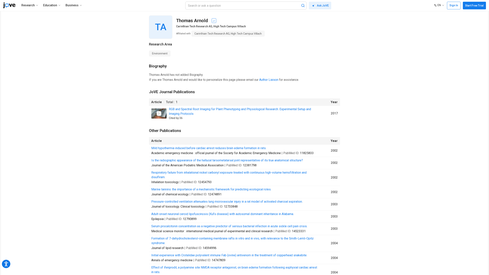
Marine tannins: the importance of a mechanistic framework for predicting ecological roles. (211, 189)
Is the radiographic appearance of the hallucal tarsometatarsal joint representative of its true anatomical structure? (227, 160)
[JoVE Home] (9, 5)
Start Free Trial (474, 5)
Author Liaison (268, 80)
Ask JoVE (323, 5)
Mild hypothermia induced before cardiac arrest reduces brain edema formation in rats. (208, 148)
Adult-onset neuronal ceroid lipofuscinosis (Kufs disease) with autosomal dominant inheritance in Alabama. (222, 214)
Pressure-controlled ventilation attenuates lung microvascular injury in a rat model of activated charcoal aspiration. (227, 201)
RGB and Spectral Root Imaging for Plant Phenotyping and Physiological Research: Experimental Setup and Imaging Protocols (240, 111)
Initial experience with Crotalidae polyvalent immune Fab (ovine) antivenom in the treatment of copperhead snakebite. (229, 255)
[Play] (159, 113)
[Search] (303, 5)
